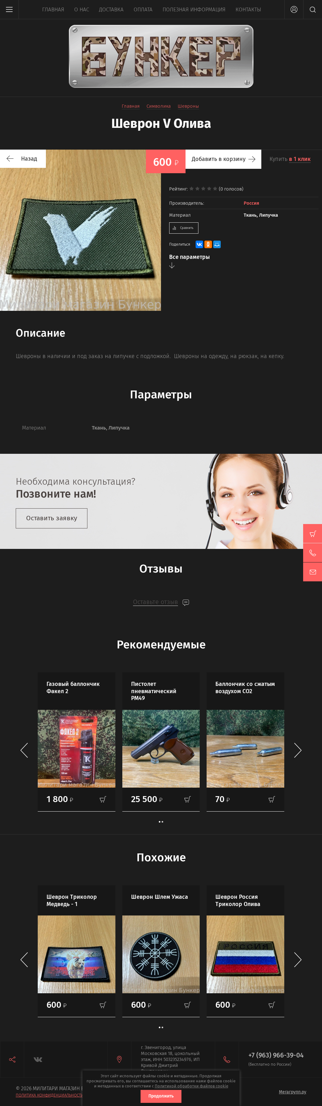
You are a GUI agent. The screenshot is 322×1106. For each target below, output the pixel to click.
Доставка (111, 9)
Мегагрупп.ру (292, 1092)
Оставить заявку (51, 518)
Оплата (143, 9)
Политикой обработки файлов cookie (191, 1086)
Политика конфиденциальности (50, 1095)
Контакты (248, 9)
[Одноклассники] (208, 244)
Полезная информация (194, 9)
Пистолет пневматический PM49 (153, 691)
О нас (81, 9)
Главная (53, 9)
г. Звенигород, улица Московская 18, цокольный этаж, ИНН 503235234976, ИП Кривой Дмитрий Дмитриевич (170, 1059)
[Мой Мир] (217, 244)
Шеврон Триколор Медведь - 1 (72, 900)
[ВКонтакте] (199, 244)
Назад (29, 158)
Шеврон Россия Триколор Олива (237, 900)
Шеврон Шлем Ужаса (159, 896)
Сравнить (186, 228)
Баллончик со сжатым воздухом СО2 (245, 688)
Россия (251, 203)
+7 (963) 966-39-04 (276, 1055)
